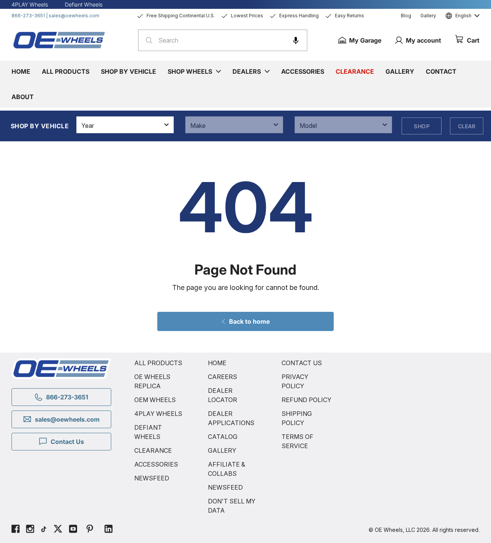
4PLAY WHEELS (158, 413)
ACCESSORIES (156, 464)
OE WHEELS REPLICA (152, 381)
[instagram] (30, 530)
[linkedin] (108, 530)
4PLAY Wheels (30, 4)
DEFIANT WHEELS (148, 432)
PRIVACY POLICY (295, 381)
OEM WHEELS (155, 400)
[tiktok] (44, 530)
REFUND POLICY (306, 400)
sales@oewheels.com (74, 15)
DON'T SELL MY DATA (231, 505)
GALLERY (222, 450)
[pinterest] (90, 530)
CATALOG (222, 436)
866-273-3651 (28, 15)
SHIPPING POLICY (297, 418)
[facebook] (16, 530)
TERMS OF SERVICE (297, 441)
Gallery (428, 15)
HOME (217, 363)
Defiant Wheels (83, 4)
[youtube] (73, 530)
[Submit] (146, 40)
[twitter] (58, 530)
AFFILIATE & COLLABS (226, 468)
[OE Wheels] (59, 40)
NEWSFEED (151, 478)
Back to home (249, 321)
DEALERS (246, 71)
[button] (295, 40)
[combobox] (222, 40)
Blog (406, 15)
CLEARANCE (153, 450)
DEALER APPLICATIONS (231, 418)
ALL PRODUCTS (158, 363)
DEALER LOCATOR (222, 395)
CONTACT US (302, 363)
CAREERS (222, 377)
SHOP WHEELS (190, 71)
